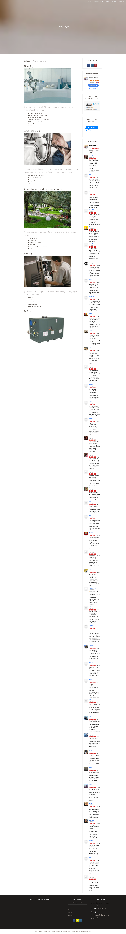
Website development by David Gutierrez (48, 931)
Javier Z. (91, 645)
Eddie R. (91, 330)
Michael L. (91, 532)
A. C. (90, 699)
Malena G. (91, 437)
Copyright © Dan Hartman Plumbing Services (77, 931)
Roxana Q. (91, 820)
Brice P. (91, 488)
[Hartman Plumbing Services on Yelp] (95, 65)
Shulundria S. (92, 551)
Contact (121, 1)
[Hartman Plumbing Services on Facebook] (88, 65)
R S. (90, 174)
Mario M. (91, 384)
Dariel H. (91, 279)
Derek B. (91, 840)
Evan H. (91, 876)
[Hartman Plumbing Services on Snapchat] (77, 920)
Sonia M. (91, 662)
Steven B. (91, 750)
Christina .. (91, 366)
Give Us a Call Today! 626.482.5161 (75, 903)
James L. (91, 471)
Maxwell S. (91, 210)
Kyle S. (90, 803)
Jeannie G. (91, 625)
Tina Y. (90, 347)
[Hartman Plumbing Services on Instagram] (92, 65)
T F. (90, 569)
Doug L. (91, 418)
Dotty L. (91, 313)
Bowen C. (91, 227)
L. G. (90, 606)
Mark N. (91, 515)
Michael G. (91, 767)
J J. (90, 191)
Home (89, 1)
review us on (92, 85)
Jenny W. (91, 155)
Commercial (105, 1)
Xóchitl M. (91, 454)
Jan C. (90, 716)
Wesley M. (91, 296)
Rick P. (90, 679)
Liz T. (90, 733)
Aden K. (91, 501)
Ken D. (90, 401)
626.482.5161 (103, 908)
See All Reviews (92, 88)
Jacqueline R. (92, 588)
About (114, 1)
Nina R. (91, 857)
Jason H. (91, 244)
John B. (91, 262)
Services (96, 1)
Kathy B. (91, 784)
